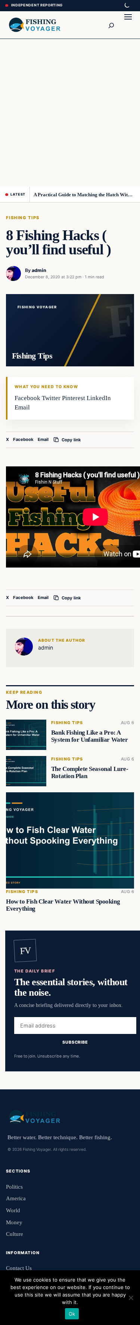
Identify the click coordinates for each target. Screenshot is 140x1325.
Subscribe (75, 1041)
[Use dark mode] (126, 5)
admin (39, 270)
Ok (72, 1314)
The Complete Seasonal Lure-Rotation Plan (89, 772)
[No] (130, 1297)
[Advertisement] (70, 113)
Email (43, 439)
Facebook (23, 439)
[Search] (111, 24)
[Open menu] (128, 24)
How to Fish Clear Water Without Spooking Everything (63, 905)
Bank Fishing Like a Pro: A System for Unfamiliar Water (89, 736)
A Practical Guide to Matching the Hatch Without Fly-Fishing (84, 194)
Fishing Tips (22, 217)
